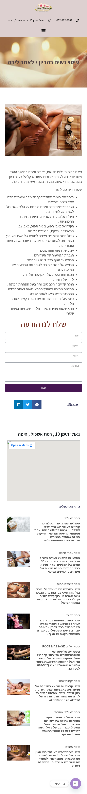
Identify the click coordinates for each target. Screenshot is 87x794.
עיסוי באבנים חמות (68, 584)
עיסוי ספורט (73, 615)
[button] (43, 30)
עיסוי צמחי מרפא (69, 552)
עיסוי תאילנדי (72, 518)
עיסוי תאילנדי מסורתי (67, 712)
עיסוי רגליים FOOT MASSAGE (61, 646)
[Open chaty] (75, 783)
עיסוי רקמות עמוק (69, 681)
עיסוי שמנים (72, 746)
